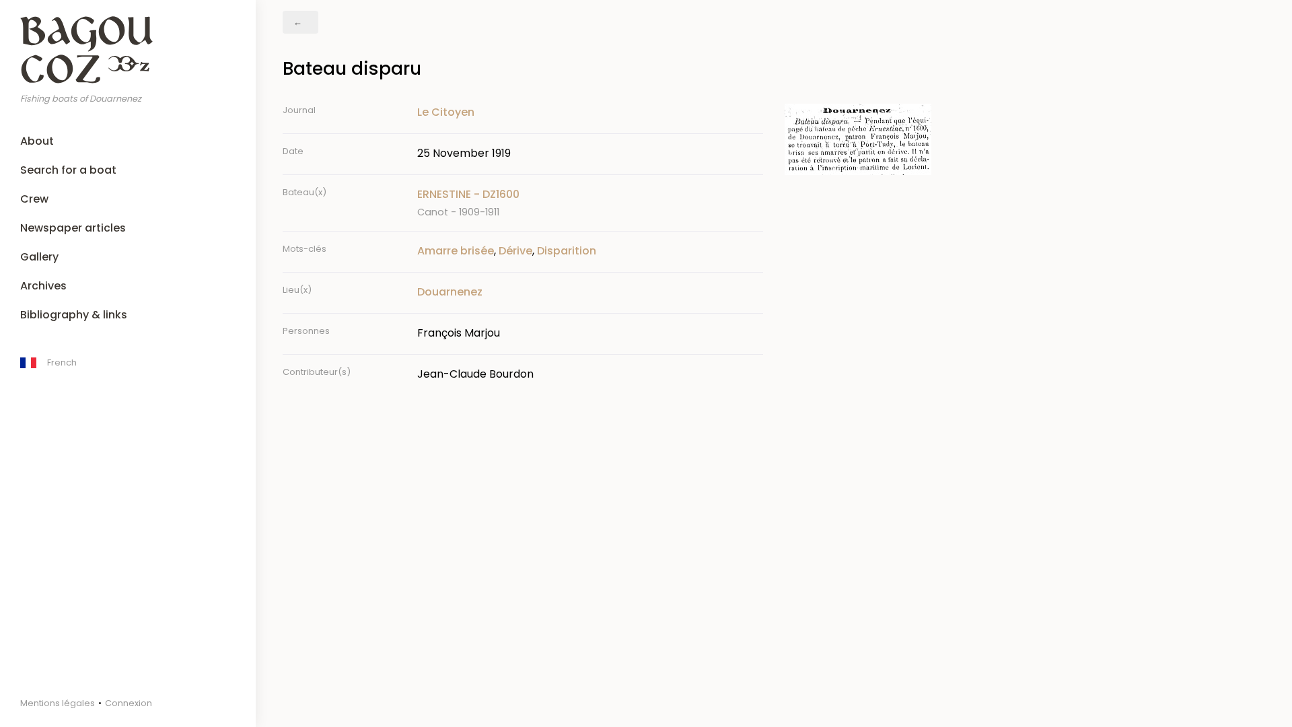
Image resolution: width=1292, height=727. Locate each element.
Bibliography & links (73, 314)
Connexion (128, 703)
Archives (43, 285)
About (37, 141)
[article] (590, 203)
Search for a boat (68, 170)
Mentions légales (57, 703)
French (62, 362)
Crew (34, 199)
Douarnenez (449, 292)
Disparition (566, 250)
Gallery (39, 257)
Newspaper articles (73, 228)
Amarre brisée (455, 250)
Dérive (515, 250)
